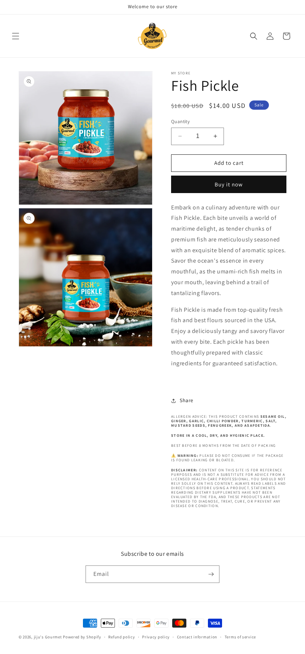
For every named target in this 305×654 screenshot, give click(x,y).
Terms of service (240, 636)
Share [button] (186, 400)
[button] (15, 36)
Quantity (180, 121)
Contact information (197, 636)
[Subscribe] (211, 574)
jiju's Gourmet (48, 636)
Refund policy (121, 636)
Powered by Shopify (82, 636)
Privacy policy (156, 636)
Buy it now (229, 184)
